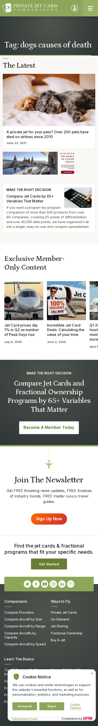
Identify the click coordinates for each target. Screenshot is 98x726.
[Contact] (70, 584)
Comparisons (15, 601)
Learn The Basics (19, 659)
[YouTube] (44, 584)
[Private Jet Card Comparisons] (35, 8)
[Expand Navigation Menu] (90, 8)
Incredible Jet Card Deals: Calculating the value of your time (65, 330)
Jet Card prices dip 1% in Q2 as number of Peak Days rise (21, 330)
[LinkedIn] (62, 584)
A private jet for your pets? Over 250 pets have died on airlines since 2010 (47, 134)
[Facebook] (36, 584)
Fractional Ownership (67, 633)
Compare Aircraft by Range (24, 626)
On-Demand (60, 619)
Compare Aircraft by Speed (25, 644)
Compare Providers (19, 612)
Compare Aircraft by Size (23, 619)
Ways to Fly (60, 601)
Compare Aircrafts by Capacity (20, 635)
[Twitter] (27, 584)
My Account (75, 8)
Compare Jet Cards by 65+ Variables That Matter (30, 198)
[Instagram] (53, 584)
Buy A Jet (58, 640)
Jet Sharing (59, 626)
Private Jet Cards (64, 612)
